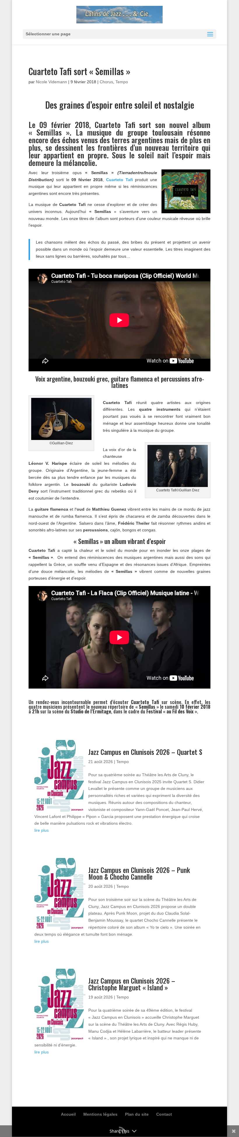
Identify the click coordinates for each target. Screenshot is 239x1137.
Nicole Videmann (51, 81)
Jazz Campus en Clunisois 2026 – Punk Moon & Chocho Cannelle (139, 873)
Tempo (121, 81)
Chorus (106, 81)
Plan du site (137, 1114)
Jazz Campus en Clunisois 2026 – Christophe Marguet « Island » (131, 984)
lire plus (41, 830)
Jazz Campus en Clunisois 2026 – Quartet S (145, 752)
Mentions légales (100, 1114)
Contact (164, 1114)
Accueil (68, 1114)
